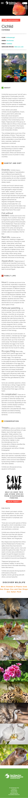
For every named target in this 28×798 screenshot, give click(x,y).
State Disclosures (14, 793)
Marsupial (14, 650)
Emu (14, 713)
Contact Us (14, 789)
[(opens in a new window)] (14, 488)
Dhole (14, 629)
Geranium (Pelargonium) (14, 671)
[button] (14, 69)
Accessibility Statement (14, 794)
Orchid (14, 734)
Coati (14, 608)
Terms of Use (14, 791)
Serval (14, 692)
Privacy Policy (14, 790)
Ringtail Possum (14, 755)
